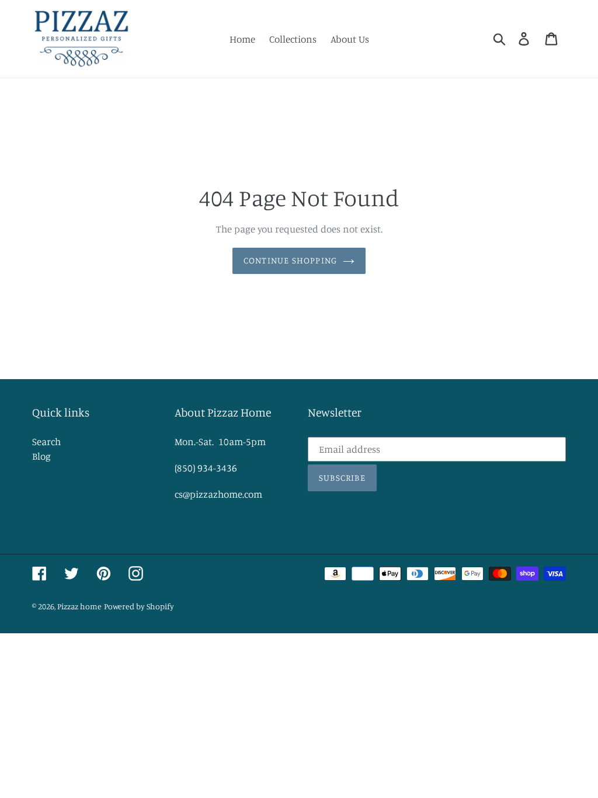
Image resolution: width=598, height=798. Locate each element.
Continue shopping (290, 260)
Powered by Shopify (139, 606)
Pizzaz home (79, 606)
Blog (41, 456)
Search (46, 441)
